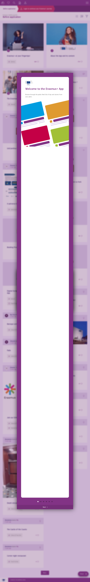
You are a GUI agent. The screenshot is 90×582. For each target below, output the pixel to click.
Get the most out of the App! (52, 501)
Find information (40, 501)
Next (44, 507)
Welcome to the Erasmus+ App (37, 501)
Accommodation (49, 501)
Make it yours (46, 501)
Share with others (43, 501)
